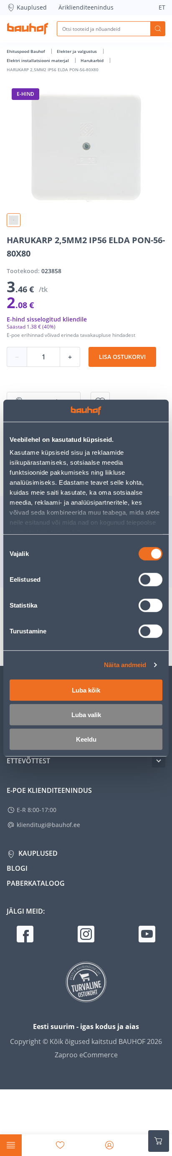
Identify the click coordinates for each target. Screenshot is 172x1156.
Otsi (157, 28)
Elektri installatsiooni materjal (38, 60)
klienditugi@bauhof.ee (48, 825)
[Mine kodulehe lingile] (27, 28)
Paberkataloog (36, 883)
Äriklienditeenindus (86, 7)
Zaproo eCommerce (86, 1054)
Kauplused (32, 7)
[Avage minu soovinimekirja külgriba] (60, 1145)
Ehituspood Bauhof (26, 51)
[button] (13, 220)
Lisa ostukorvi (122, 357)
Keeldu (86, 738)
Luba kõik (86, 689)
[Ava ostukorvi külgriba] (158, 1141)
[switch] (150, 579)
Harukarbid (93, 60)
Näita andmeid (125, 664)
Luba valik (86, 714)
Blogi (17, 868)
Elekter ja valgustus (77, 51)
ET (162, 7)
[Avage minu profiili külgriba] (109, 1145)
